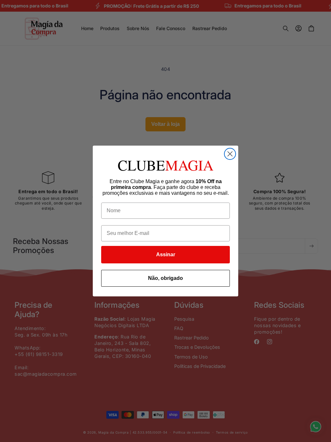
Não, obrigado (165, 278)
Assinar (165, 254)
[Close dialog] (230, 154)
